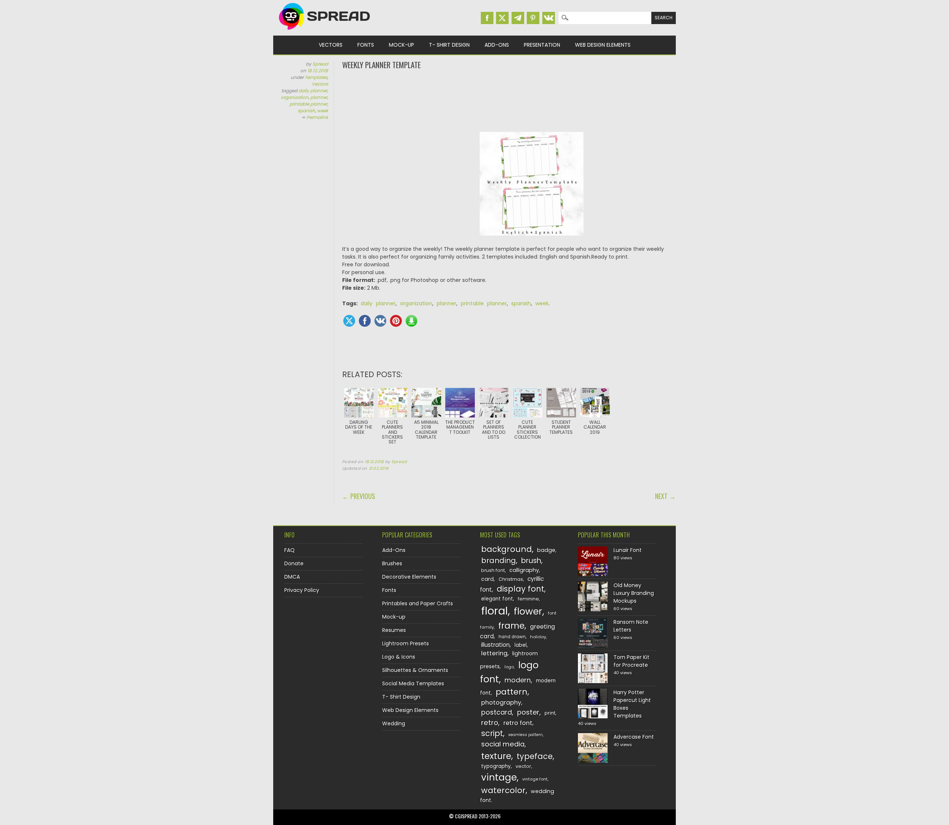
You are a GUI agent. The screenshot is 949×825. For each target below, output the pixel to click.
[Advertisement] (509, 100)
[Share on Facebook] (365, 321)
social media (503, 744)
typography (496, 766)
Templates (316, 77)
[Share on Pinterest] (396, 321)
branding (498, 560)
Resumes (394, 630)
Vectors (331, 45)
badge (546, 550)
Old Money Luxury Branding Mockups (634, 593)
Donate (294, 563)
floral (494, 610)
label (521, 645)
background (506, 549)
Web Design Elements (603, 45)
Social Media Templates (413, 683)
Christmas (511, 579)
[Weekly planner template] (531, 241)
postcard (496, 712)
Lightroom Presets (405, 643)
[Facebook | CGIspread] (487, 18)
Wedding (393, 723)
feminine (528, 598)
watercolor (503, 790)
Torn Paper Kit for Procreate (631, 661)
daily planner (312, 90)
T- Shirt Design (449, 45)
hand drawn (512, 637)
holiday (538, 637)
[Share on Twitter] (349, 321)
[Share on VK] (380, 321)
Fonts (365, 45)
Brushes (392, 563)
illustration (495, 645)
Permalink (317, 117)
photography (501, 702)
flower (528, 611)
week (322, 110)
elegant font (497, 598)
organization (294, 97)
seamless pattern (525, 735)
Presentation (542, 45)
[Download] (411, 321)
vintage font (535, 779)
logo (509, 667)
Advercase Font (634, 737)
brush (531, 561)
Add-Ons (497, 45)
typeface (535, 756)
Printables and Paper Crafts (417, 603)
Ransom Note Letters (631, 625)
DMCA (292, 577)
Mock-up (401, 45)
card (487, 579)
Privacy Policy (301, 590)
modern (518, 680)
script (492, 733)
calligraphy (524, 570)
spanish (306, 110)
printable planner (308, 104)
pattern (512, 692)
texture (496, 756)
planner (318, 97)
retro (489, 722)
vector (523, 766)
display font (520, 588)
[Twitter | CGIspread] (502, 18)
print (550, 712)
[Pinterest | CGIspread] (533, 18)
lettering (494, 653)
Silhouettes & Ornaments (415, 670)
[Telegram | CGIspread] (518, 18)
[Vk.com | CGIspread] (548, 18)
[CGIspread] (324, 31)
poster (528, 712)
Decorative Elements (409, 577)
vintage (499, 777)
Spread (320, 64)
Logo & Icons (398, 657)
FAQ (289, 550)
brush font (493, 570)
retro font (517, 723)
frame (511, 625)
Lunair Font (628, 550)
